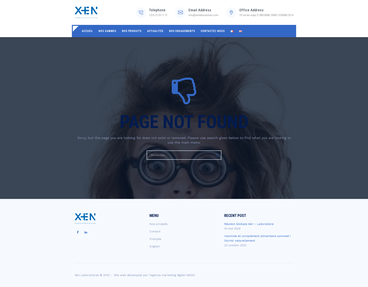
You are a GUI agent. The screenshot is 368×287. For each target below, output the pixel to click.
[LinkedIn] (86, 232)
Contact (155, 231)
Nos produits (132, 31)
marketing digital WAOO (178, 275)
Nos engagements (182, 31)
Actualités (155, 31)
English (155, 246)
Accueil (87, 31)
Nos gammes (107, 31)
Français (155, 239)
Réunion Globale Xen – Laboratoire (249, 224)
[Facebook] (77, 232)
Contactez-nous (213, 31)
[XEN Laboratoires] (86, 12)
